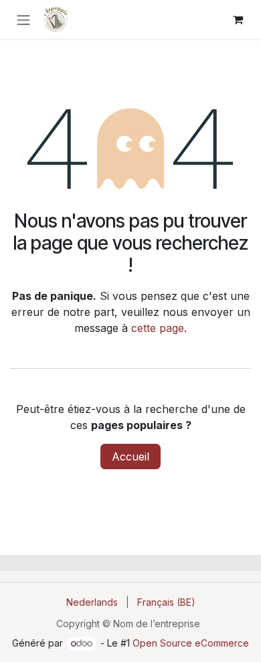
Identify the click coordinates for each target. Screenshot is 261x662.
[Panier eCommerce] (237, 19)
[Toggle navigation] (23, 19)
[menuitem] (92, 602)
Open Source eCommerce (191, 643)
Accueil (130, 456)
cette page (157, 328)
